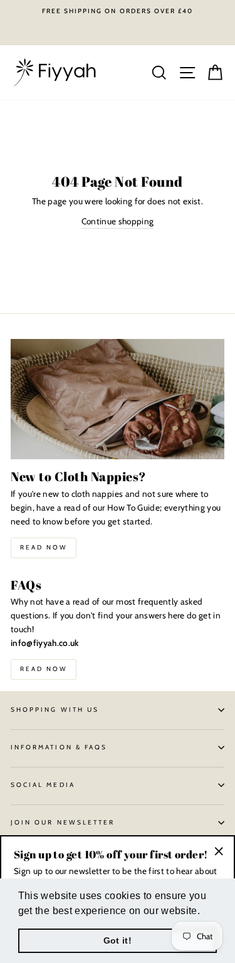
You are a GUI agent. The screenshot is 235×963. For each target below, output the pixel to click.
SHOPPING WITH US (55, 709)
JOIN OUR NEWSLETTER (63, 822)
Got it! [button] (117, 940)
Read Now (43, 547)
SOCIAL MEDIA (43, 785)
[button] (204, 912)
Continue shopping (117, 221)
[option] (117, 11)
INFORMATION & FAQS (59, 747)
